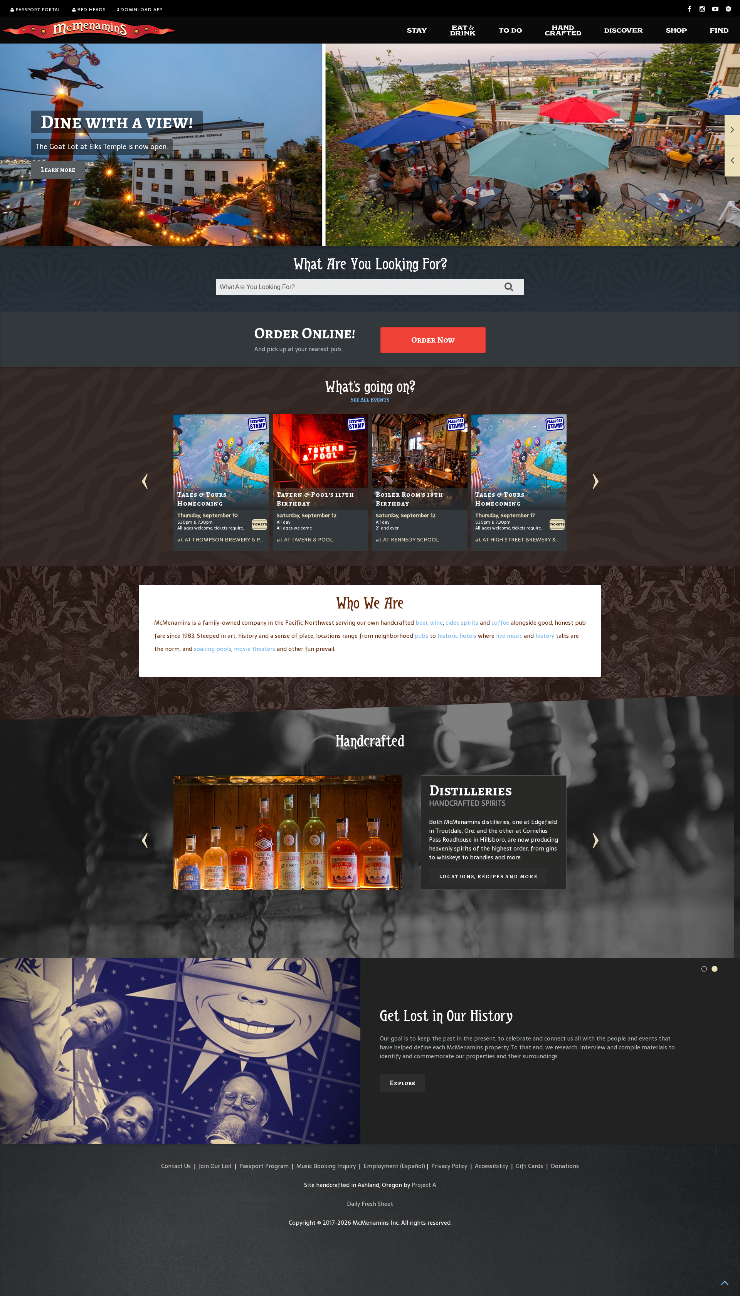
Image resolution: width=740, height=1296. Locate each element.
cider (452, 622)
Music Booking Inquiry (326, 1166)
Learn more (58, 169)
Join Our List (215, 1166)
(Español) (412, 1166)
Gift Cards (529, 1166)
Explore (402, 1083)
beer (421, 622)
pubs (421, 635)
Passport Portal (37, 9)
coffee (500, 622)
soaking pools (212, 649)
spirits (469, 622)
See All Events (370, 399)
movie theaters (254, 649)
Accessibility (491, 1166)
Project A (424, 1185)
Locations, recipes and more (488, 876)
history (544, 635)
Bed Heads (91, 9)
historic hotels (456, 635)
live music (509, 635)
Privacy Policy (449, 1166)
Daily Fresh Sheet (370, 1204)
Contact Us (176, 1166)
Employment (381, 1166)
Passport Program (264, 1166)
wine (436, 622)
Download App (140, 9)
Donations (565, 1166)
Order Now (433, 340)
